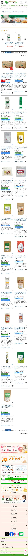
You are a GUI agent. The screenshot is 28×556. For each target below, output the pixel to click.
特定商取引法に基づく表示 (7, 547)
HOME (3, 11)
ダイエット (3, 5)
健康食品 (13, 5)
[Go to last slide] (3, 39)
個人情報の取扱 (4, 550)
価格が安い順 (17, 52)
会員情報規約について (6, 552)
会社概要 (14, 529)
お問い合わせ (4, 544)
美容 (9, 5)
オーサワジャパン (13, 11)
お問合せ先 (14, 517)
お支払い (14, 506)
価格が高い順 (24, 52)
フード (19, 11)
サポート (14, 525)
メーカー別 (7, 11)
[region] (14, 6)
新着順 (12, 52)
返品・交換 (14, 514)
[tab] (13, 48)
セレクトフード (19, 5)
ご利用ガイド (4, 538)
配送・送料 (14, 510)
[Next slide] (25, 39)
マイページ (14, 521)
